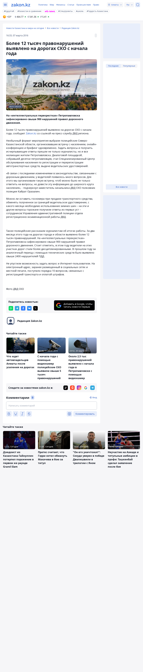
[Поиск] (137, 4)
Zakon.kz (31, 133)
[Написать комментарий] (51, 406)
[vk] (29, 308)
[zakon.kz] (20, 4)
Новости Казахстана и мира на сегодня (25, 28)
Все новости (53, 28)
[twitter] (35, 308)
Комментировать (85, 413)
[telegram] (17, 308)
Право (96, 4)
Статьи (70, 4)
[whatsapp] (10, 308)
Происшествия (83, 4)
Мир (52, 4)
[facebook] (23, 308)
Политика (42, 4)
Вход (94, 397)
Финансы (60, 4)
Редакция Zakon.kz (70, 28)
